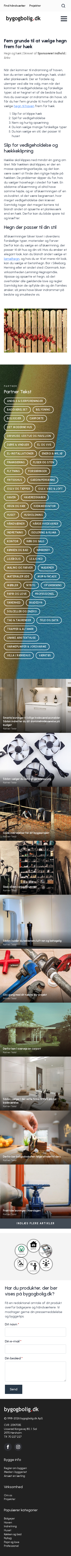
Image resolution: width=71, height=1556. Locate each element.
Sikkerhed (14, 602)
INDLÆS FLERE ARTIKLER (36, 1223)
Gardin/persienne (42, 479)
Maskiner (47, 567)
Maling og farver (20, 567)
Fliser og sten (43, 462)
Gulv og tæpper (18, 488)
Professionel (44, 593)
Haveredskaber (35, 497)
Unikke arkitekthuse (21, 637)
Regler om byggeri (15, 1468)
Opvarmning (53, 585)
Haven (11, 497)
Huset (11, 514)
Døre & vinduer (18, 444)
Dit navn (12, 1324)
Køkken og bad (17, 550)
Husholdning (33, 514)
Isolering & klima (43, 532)
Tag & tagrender (19, 620)
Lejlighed (36, 558)
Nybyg (31, 585)
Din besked (14, 1358)
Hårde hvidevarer (45, 523)
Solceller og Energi (22, 611)
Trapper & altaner (20, 629)
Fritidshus (14, 479)
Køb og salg (36, 541)
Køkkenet (43, 550)
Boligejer (14, 418)
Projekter (35, 5)
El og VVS (44, 444)
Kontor (12, 541)
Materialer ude (18, 576)
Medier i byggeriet (15, 1472)
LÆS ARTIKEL (35, 713)
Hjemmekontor (45, 506)
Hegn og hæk (16, 506)
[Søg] (63, 6)
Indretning (15, 532)
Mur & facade (47, 576)
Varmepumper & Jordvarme (26, 646)
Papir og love (17, 593)
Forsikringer (37, 471)
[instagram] (18, 1447)
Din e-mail (13, 1341)
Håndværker (16, 523)
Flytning (13, 471)
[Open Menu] (64, 19)
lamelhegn (12, 259)
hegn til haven (24, 106)
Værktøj (45, 655)
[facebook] (8, 1447)
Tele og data (49, 620)
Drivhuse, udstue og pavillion (29, 435)
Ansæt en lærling (14, 1476)
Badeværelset (17, 409)
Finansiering (16, 462)
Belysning (43, 409)
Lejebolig (14, 558)
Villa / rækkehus (19, 655)
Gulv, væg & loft (50, 488)
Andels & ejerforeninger (25, 400)
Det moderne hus (19, 427)
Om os (8, 1495)
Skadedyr (36, 602)
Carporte (37, 418)
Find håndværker (14, 5)
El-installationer (20, 453)
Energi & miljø (52, 453)
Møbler (12, 585)
